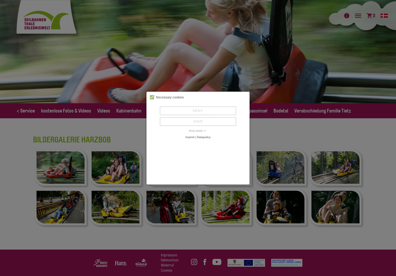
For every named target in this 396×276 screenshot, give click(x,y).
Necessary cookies (170, 97)
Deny (198, 111)
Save (198, 121)
